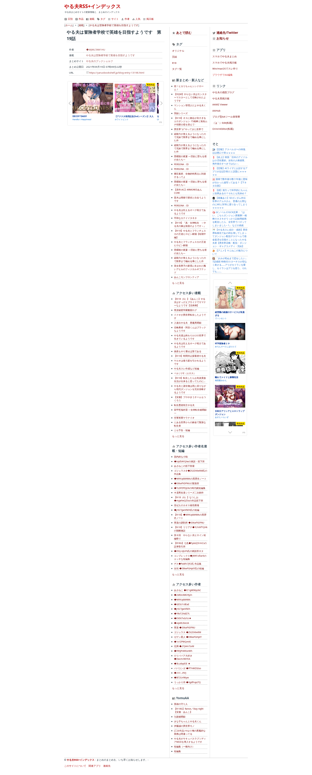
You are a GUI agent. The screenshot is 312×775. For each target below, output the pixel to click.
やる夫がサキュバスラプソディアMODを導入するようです (190, 740)
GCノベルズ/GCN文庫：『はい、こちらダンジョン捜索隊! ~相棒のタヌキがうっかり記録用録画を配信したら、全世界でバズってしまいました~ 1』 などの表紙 (229, 219)
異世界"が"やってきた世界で (188, 129)
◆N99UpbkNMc (182, 599)
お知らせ (222, 38)
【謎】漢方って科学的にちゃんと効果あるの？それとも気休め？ (229, 192)
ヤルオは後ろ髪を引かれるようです (190, 362)
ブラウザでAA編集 (222, 74)
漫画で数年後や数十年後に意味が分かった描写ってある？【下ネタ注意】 (229, 182)
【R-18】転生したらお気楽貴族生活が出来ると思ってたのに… (190, 380)
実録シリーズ (181, 113)
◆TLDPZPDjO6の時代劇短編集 (189, 488)
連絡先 (106, 765)
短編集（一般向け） (184, 746)
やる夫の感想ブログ (223, 92)
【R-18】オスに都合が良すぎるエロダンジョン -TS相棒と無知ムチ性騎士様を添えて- (190, 121)
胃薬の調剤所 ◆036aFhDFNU (189, 522)
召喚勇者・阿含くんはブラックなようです (190, 329)
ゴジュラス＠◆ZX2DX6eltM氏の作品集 (190, 472)
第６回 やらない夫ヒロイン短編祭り (190, 537)
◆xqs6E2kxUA (181, 623)
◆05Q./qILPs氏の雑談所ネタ (188, 551)
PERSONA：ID (181, 164)
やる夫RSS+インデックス (92, 6)
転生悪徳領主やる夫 (184, 405)
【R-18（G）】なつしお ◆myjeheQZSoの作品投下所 (188, 499)
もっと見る (178, 282)
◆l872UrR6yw (181, 677)
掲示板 (150, 18)
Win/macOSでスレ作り (225, 68)
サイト (115, 18)
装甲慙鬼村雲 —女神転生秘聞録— (190, 411)
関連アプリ (95, 765)
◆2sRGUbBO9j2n (183, 594)
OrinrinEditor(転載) (223, 128)
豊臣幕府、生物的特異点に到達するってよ (190, 175)
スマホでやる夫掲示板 (224, 62)
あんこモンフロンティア (186, 277)
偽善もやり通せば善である (187, 351)
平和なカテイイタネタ (185, 218)
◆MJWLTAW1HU (95, 49)
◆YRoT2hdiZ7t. (182, 613)
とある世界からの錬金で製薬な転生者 (190, 424)
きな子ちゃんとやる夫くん (187, 721)
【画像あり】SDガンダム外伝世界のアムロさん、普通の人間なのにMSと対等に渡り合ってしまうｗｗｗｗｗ (229, 202)
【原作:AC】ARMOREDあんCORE (188, 191)
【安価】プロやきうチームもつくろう (190, 399)
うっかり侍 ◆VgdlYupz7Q (187, 682)
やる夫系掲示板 (220, 98)
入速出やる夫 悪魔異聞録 (187, 322)
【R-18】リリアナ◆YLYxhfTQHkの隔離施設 (190, 529)
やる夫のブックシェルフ (99, 61)
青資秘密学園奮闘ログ (185, 310)
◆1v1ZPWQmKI (182, 641)
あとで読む (184, 33)
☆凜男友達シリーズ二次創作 (189, 492)
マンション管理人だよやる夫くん (190, 107)
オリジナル (178, 50)
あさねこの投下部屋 (184, 466)
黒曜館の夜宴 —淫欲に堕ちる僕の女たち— (190, 158)
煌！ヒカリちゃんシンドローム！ (189, 88)
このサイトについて (75, 765)
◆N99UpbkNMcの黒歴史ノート (190, 478)
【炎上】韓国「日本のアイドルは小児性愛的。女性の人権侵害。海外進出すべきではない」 (229, 160)
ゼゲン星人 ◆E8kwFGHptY (188, 637)
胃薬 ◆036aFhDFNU (184, 627)
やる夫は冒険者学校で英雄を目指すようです (110, 55)
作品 (81, 18)
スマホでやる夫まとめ (224, 56)
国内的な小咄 (181, 456)
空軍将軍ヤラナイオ (184, 417)
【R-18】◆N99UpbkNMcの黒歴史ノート (190, 516)
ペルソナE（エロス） (185, 373)
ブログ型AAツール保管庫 (226, 116)
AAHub (216, 110)
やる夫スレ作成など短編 (186, 368)
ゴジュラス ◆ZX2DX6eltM (187, 632)
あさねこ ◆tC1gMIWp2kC (187, 590)
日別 (70, 18)
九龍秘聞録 (179, 716)
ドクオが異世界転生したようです (190, 316)
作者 (127, 18)
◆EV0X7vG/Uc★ (182, 618)
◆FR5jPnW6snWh (183, 650)
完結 (174, 56)
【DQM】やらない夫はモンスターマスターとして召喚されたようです (190, 97)
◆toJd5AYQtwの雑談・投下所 (189, 461)
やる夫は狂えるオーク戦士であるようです (190, 212)
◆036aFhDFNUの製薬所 (186, 483)
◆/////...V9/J (180, 672)
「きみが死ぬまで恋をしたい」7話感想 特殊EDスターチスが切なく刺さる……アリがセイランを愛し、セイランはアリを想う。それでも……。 (229, 265)
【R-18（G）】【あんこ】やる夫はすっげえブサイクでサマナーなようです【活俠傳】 (190, 302)
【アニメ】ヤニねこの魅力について (229, 252)
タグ (102, 18)
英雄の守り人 (181, 704)
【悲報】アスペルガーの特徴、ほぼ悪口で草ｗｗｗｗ (229, 151)
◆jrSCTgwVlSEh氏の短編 (186, 510)
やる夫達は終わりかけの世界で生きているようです (190, 337)
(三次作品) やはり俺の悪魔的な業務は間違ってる (190, 732)
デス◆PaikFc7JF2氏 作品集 (187, 563)
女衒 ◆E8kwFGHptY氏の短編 (189, 568)
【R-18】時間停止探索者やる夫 (190, 355)
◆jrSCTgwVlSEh (182, 608)
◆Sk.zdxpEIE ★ (182, 663)
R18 (174, 62)
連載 (91, 18)
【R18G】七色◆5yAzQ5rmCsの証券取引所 (190, 545)
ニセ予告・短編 (182, 430)
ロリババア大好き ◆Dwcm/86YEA (183, 657)
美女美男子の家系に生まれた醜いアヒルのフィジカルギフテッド (190, 269)
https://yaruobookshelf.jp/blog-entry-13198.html (116, 72)
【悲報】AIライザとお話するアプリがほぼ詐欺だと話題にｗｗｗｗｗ (229, 171)
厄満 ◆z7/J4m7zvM (184, 646)
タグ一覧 (177, 68)
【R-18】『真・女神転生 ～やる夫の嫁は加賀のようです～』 (190, 224)
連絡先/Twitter (227, 33)
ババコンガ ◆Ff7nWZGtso (187, 668)
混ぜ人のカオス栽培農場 (186, 505)
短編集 (177, 751)
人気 (137, 18)
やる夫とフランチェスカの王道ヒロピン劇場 (190, 243)
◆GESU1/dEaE (181, 604)
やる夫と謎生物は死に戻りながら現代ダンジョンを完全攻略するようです (190, 389)
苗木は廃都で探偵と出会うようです (190, 199)
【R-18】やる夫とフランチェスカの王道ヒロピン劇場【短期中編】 (190, 234)
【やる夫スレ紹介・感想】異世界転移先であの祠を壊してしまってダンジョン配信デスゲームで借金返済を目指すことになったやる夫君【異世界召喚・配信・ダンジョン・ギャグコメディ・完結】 (229, 238)
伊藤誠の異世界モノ (184, 726)
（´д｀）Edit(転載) (222, 122)
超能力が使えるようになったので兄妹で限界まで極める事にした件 (190, 137)
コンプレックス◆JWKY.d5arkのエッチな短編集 (190, 557)
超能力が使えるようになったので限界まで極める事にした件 (190, 259)
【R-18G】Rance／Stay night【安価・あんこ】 (188, 710)
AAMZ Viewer (220, 104)
